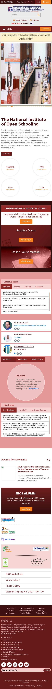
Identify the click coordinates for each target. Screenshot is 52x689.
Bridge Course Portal (10, 312)
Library (41, 611)
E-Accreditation (27, 608)
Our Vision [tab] (7, 359)
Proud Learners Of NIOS (11, 645)
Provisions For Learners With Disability (16, 654)
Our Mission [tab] (22, 359)
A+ (32, 2)
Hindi (38, 2)
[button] (7, 106)
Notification (10, 613)
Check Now (26, 240)
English (46, 2)
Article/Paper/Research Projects (13, 649)
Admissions (45, 29)
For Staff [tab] (23, 410)
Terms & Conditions (17, 686)
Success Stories (26, 611)
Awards (11, 611)
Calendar (35, 20)
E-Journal (6, 640)
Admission (11, 608)
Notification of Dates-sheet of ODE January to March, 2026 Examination (24, 306)
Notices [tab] (6, 287)
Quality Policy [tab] (37, 359)
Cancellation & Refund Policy (12, 642)
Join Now (26, 222)
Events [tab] (17, 287)
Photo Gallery (25, 613)
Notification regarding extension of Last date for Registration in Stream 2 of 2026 (20, 293)
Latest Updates (21, 20)
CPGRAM (6, 657)
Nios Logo (26, 9)
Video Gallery (41, 613)
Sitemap (39, 686)
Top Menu (8, 2)
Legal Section (7, 637)
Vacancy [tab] (39, 287)
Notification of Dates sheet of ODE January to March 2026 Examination (24, 299)
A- (25, 2)
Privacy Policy (30, 686)
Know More (6, 153)
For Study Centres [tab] (38, 410)
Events (42, 608)
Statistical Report (9, 652)
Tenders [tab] (27, 287)
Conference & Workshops (11, 647)
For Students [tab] (8, 410)
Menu (9, 29)
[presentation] (48, 460)
